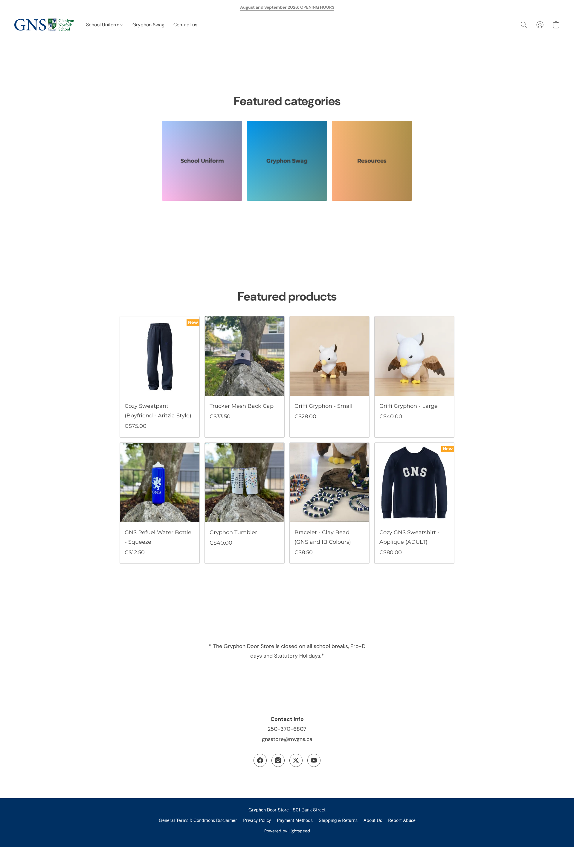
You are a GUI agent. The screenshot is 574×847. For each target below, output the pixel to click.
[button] (44, 24)
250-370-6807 (287, 729)
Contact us (185, 25)
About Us (373, 820)
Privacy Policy (257, 820)
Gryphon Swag (148, 25)
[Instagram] (278, 760)
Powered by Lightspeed (287, 831)
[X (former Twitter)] (296, 760)
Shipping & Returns (338, 820)
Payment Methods (295, 820)
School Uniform (103, 25)
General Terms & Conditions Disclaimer (198, 820)
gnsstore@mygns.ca (287, 739)
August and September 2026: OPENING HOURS (287, 7)
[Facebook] (260, 760)
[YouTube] (313, 760)
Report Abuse (402, 820)
